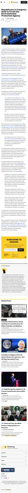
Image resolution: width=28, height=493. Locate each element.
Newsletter (4, 476)
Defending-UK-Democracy (11, 435)
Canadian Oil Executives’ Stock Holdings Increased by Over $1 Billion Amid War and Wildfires (12, 324)
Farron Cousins (10, 18)
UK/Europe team (15, 256)
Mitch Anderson (6, 327)
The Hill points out (20, 164)
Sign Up (21, 249)
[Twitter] (4, 478)
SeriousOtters (8, 489)
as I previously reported (13, 94)
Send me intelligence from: (7, 254)
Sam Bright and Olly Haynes (8, 429)
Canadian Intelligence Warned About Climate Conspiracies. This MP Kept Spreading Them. (13, 357)
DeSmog (15, 2)
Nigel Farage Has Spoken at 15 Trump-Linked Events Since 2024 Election (13, 391)
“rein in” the (9, 63)
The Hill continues (17, 171)
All (13, 253)
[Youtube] (6, 478)
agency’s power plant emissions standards (12, 67)
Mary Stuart (5, 361)
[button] (14, 453)
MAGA (6, 401)
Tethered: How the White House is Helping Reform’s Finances (11, 425)
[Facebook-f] (1, 478)
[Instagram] (8, 478)
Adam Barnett (5, 395)
